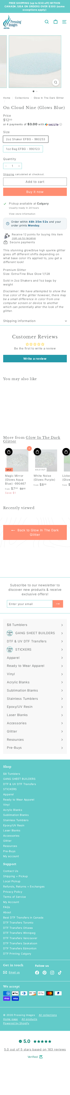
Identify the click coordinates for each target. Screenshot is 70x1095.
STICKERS (10, 789)
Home (7, 97)
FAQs (6, 907)
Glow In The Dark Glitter (49, 97)
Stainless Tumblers (16, 820)
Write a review (35, 358)
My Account (11, 902)
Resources (10, 845)
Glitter (7, 840)
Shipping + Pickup (15, 876)
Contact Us (10, 871)
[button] (35, 124)
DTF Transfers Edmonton (20, 948)
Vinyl (6, 804)
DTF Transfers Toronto (18, 922)
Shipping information (19, 321)
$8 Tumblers (11, 773)
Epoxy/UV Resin (13, 825)
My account (11, 856)
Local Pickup (12, 881)
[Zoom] (55, 82)
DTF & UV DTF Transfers (19, 784)
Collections (22, 97)
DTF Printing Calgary (17, 953)
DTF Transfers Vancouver (20, 938)
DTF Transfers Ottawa (18, 927)
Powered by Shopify (16, 1023)
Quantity (9, 159)
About (7, 912)
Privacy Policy (12, 891)
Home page (10, 1019)
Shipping (8, 174)
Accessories (11, 835)
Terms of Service (14, 896)
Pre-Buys (9, 851)
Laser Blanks (11, 830)
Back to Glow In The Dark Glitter (37, 532)
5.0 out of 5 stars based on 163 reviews (35, 1049)
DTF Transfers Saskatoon (20, 943)
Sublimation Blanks (16, 814)
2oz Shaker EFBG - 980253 (25, 139)
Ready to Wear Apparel (18, 799)
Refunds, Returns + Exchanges (24, 886)
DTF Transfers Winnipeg (19, 932)
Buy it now (35, 192)
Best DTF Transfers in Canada (23, 917)
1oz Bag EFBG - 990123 (23, 149)
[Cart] (55, 21)
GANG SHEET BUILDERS (19, 778)
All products (29, 1019)
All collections (48, 1014)
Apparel (8, 794)
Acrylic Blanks (12, 809)
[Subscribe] (58, 604)
